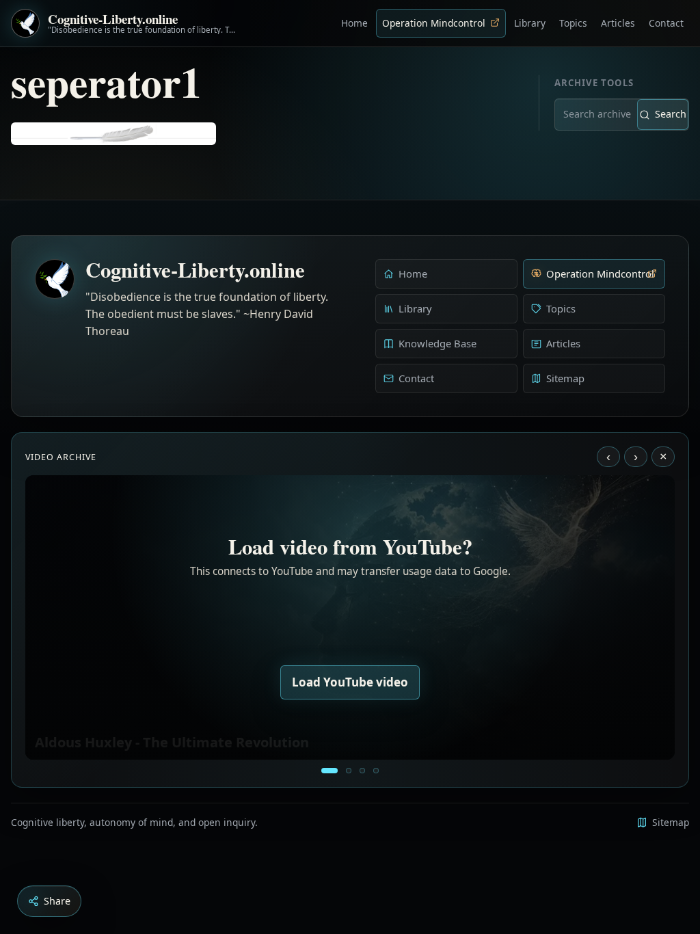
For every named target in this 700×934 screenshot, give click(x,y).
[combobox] (615, 114)
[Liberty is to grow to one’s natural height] (362, 770)
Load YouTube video (350, 682)
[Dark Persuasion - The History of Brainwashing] (376, 770)
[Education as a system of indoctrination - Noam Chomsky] (348, 770)
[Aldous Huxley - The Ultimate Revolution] (329, 770)
